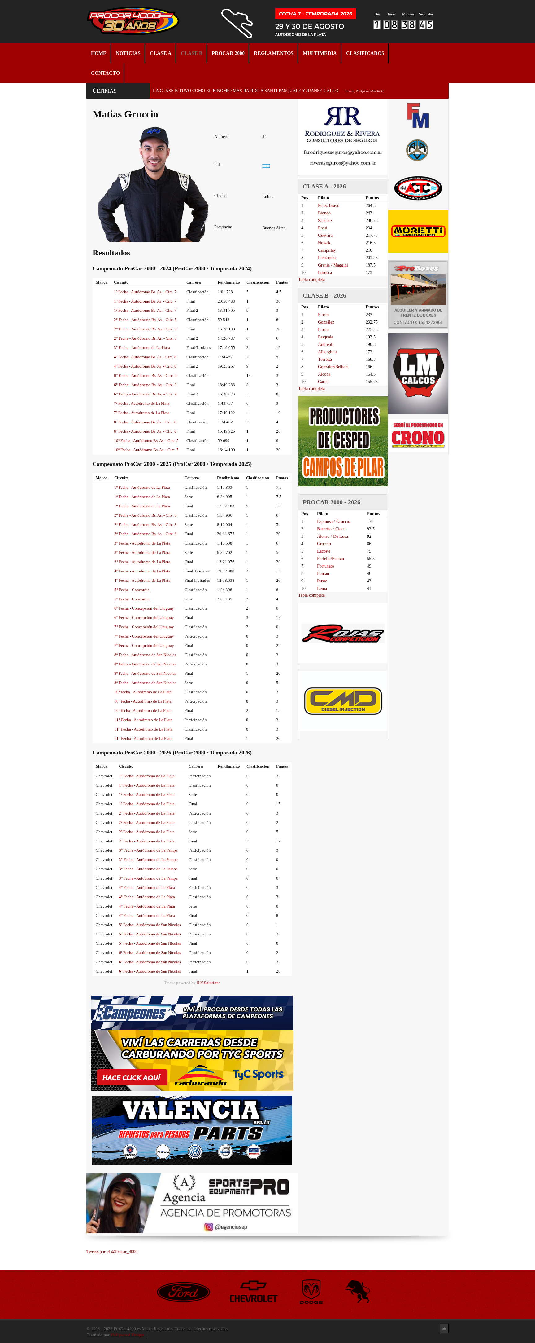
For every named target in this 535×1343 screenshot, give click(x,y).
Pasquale (325, 337)
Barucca (325, 272)
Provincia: (223, 227)
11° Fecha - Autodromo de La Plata (143, 720)
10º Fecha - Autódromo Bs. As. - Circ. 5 (146, 440)
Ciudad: (221, 195)
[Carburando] (192, 1060)
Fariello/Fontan (330, 558)
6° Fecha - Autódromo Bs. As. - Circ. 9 (145, 375)
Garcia (323, 381)
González (326, 322)
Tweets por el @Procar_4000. (112, 1251)
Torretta (325, 359)
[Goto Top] (444, 1328)
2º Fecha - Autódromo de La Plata (147, 813)
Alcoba (324, 374)
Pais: (218, 164)
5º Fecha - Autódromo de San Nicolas (150, 924)
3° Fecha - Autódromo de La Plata (142, 347)
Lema (322, 588)
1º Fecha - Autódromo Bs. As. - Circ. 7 (145, 291)
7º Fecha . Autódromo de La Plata (141, 403)
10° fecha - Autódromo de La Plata (143, 692)
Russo (322, 581)
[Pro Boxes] (418, 294)
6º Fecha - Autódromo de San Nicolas (150, 952)
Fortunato (325, 566)
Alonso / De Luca (332, 536)
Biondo (324, 213)
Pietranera (327, 257)
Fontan (323, 573)
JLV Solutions (208, 983)
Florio (323, 314)
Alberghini (327, 352)
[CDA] (418, 187)
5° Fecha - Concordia (132, 589)
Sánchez (325, 220)
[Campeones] (192, 1012)
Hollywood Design (127, 1335)
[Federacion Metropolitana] (418, 115)
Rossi (322, 228)
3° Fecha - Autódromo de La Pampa (148, 850)
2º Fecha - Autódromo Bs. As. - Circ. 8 (145, 515)
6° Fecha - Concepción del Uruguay (144, 608)
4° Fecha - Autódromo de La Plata (142, 571)
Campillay (327, 250)
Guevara (325, 235)
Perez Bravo (328, 205)
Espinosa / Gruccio (333, 521)
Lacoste (323, 551)
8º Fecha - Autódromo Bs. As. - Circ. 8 (145, 422)
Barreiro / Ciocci (331, 529)
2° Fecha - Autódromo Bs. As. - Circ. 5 (145, 319)
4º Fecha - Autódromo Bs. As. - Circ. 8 (145, 357)
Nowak (324, 243)
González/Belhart (333, 366)
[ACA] (418, 149)
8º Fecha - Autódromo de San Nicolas (145, 654)
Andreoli (325, 344)
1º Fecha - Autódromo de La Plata (142, 487)
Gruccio (324, 543)
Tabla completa (311, 279)
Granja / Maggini (333, 265)
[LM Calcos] (418, 373)
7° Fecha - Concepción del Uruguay (144, 627)
